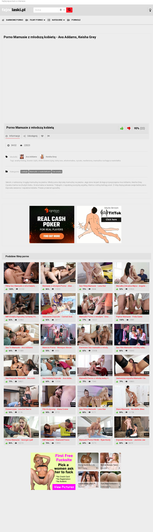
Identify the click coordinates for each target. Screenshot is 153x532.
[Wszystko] (62, 10)
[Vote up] (121, 128)
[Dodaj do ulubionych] (42, 136)
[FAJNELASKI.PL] (17, 9)
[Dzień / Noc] (150, 10)
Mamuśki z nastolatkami (40, 172)
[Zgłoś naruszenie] (48, 136)
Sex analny (57, 172)
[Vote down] (128, 128)
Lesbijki (24, 172)
